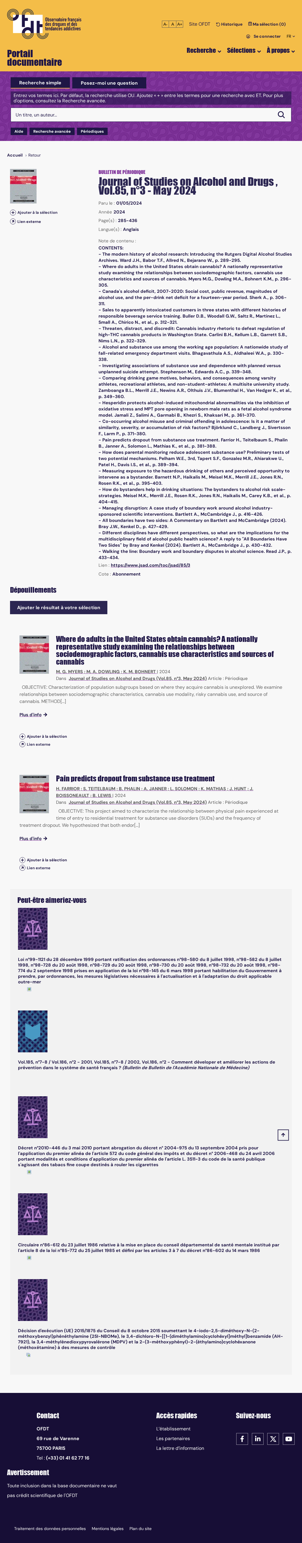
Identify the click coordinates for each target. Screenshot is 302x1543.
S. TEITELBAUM (99, 789)
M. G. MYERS (69, 672)
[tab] (40, 82)
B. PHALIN (129, 789)
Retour (34, 155)
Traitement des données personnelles (50, 1528)
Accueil (15, 155)
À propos (278, 50)
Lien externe (29, 221)
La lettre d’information (180, 1448)
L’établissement (173, 1429)
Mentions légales (108, 1528)
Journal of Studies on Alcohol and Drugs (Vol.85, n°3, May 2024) (138, 678)
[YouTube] (289, 1438)
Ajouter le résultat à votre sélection (58, 607)
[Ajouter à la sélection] (13, 212)
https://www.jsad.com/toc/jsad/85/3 (150, 565)
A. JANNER (155, 789)
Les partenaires (173, 1438)
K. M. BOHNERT (139, 672)
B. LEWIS (102, 795)
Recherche (201, 50)
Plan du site (140, 1528)
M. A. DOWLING (103, 672)
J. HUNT (237, 789)
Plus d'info (30, 715)
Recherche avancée (52, 131)
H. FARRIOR (68, 789)
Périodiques (92, 131)
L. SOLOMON (183, 789)
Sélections (241, 50)
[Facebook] (242, 1438)
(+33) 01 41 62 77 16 (67, 1458)
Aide (18, 131)
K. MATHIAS (213, 789)
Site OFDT (199, 24)
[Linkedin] (258, 1438)
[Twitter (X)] (273, 1438)
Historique (231, 24)
